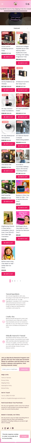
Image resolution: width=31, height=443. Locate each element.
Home (12, 17)
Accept (24, 436)
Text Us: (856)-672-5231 (8, 395)
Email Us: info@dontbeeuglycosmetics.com (13, 398)
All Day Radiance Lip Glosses (7, 83)
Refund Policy (5, 388)
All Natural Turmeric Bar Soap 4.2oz (22, 83)
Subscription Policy (6, 385)
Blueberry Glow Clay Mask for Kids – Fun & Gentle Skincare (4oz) (22, 198)
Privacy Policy (5, 380)
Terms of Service (6, 377)
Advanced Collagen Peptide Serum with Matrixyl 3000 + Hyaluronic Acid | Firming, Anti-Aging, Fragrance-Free (22, 52)
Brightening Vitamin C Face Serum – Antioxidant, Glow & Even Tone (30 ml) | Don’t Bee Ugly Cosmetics (7, 231)
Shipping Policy (5, 383)
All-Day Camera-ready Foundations (7, 110)
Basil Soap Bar (6, 195)
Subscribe (24, 369)
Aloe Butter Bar (6, 165)
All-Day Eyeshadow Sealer (22, 110)
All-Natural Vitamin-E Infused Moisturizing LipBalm (22, 138)
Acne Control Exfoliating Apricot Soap (7, 49)
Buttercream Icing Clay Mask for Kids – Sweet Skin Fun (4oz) (7, 265)
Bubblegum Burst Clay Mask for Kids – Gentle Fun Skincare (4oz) (22, 229)
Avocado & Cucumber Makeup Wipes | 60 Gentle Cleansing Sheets (22, 168)
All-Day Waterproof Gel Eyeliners (7, 137)
